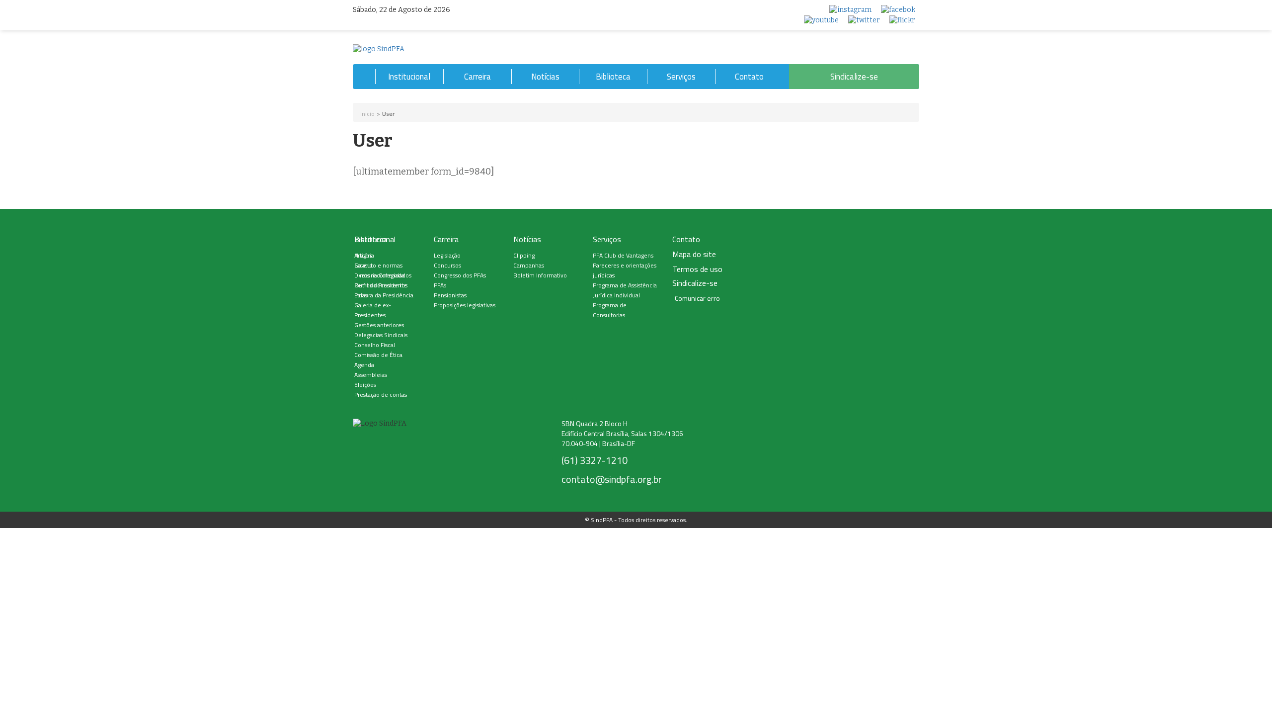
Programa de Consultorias (610, 310)
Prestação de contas (380, 394)
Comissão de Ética (378, 354)
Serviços (681, 76)
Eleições (365, 384)
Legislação (447, 255)
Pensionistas (450, 295)
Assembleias (370, 374)
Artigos (363, 255)
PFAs (440, 285)
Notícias (545, 76)
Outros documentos (380, 285)
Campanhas (528, 265)
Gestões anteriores (379, 325)
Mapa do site (694, 254)
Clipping (524, 255)
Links (361, 295)
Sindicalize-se (854, 76)
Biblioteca (613, 76)
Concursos (447, 265)
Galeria (363, 265)
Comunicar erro (697, 298)
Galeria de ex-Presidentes (372, 310)
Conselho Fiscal (374, 345)
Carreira (477, 76)
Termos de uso (697, 269)
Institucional (409, 76)
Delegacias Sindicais (380, 335)
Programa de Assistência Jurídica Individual (625, 290)
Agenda (364, 364)
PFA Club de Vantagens (623, 255)
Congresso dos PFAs (460, 275)
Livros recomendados (382, 275)
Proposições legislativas (464, 305)
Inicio (367, 113)
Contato (749, 76)
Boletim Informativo (540, 275)
